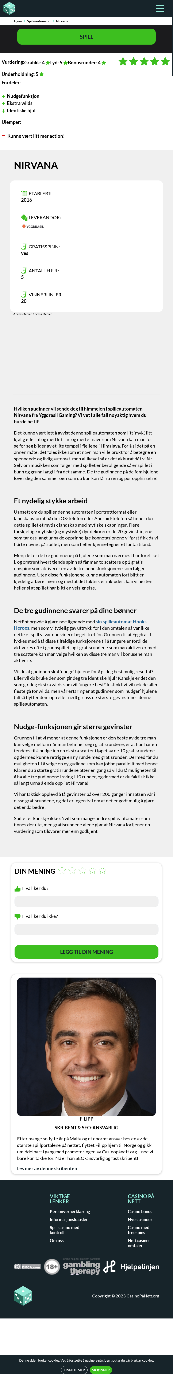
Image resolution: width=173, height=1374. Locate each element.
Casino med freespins (138, 1230)
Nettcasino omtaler (138, 1243)
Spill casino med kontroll (64, 1230)
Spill (86, 36)
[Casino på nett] (8, 8)
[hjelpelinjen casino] (131, 1268)
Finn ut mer (74, 1370)
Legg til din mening (86, 952)
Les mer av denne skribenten (47, 1168)
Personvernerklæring (70, 1211)
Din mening (35, 871)
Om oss (57, 1240)
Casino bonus (140, 1211)
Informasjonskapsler (69, 1219)
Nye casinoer (140, 1219)
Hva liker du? (35, 888)
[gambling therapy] (81, 1268)
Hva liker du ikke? (40, 916)
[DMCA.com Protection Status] (27, 1268)
